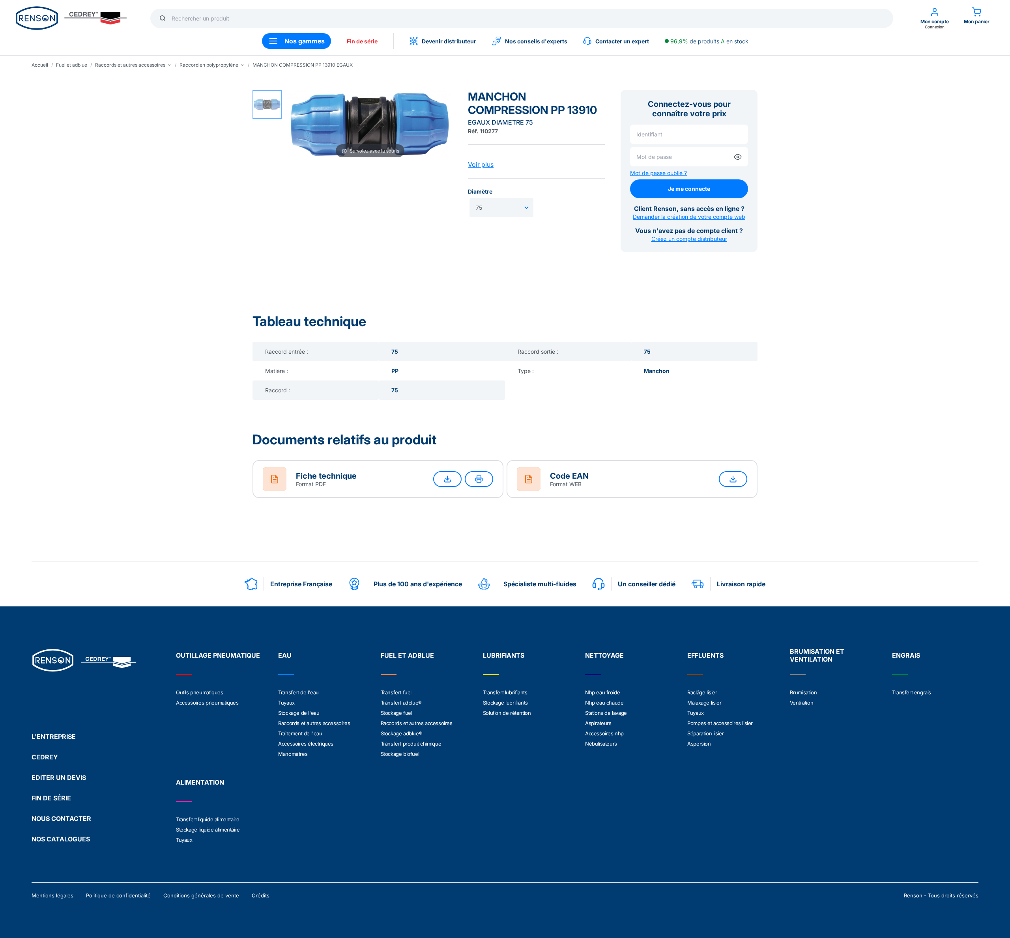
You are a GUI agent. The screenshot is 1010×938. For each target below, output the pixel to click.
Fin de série (362, 41)
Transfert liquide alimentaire (207, 819)
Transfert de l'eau (298, 692)
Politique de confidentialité (118, 895)
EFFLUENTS (705, 655)
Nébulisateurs (601, 743)
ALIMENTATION (200, 782)
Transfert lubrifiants (505, 692)
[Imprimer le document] (479, 479)
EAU (285, 655)
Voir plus (481, 164)
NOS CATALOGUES (61, 839)
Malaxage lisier (704, 702)
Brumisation (803, 692)
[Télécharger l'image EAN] (733, 479)
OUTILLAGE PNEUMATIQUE (218, 655)
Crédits (260, 895)
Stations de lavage (606, 713)
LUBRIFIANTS (503, 655)
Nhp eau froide (602, 692)
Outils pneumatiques (199, 692)
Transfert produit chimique (411, 743)
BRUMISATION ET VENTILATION (817, 655)
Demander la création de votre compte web (689, 216)
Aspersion (699, 743)
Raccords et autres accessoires (314, 723)
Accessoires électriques (305, 743)
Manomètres (292, 754)
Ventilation (802, 702)
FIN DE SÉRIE (51, 798)
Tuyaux (286, 702)
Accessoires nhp (604, 733)
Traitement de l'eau (300, 733)
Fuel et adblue (71, 65)
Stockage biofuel (400, 754)
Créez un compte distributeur (689, 238)
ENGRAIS (906, 655)
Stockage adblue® (402, 733)
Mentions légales (52, 895)
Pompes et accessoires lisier (720, 723)
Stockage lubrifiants (505, 702)
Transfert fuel (396, 692)
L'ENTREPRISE (54, 736)
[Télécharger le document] (447, 479)
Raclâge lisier (702, 692)
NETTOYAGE (604, 655)
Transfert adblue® (401, 702)
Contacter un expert (622, 41)
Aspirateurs (598, 723)
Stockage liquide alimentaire (208, 829)
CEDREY (45, 757)
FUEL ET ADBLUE (407, 655)
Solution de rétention (507, 713)
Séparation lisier (705, 733)
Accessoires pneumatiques (207, 702)
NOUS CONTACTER (61, 818)
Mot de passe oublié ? (658, 173)
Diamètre (480, 191)
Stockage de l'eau (298, 713)
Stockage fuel (396, 713)
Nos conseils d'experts (536, 41)
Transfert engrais (911, 692)
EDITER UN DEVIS (59, 777)
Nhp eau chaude (604, 702)
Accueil (40, 65)
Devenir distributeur (449, 41)
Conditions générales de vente (201, 895)
